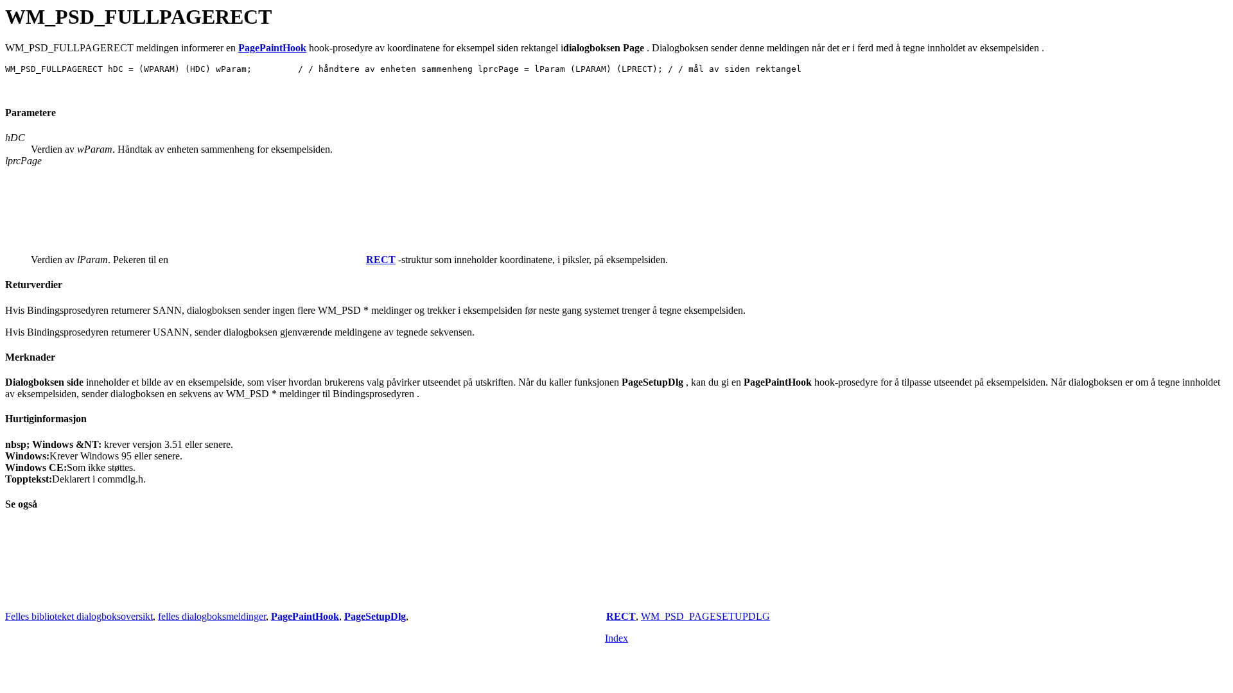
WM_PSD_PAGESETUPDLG (705, 616)
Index (616, 638)
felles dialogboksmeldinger (212, 616)
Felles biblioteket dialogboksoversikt (79, 616)
